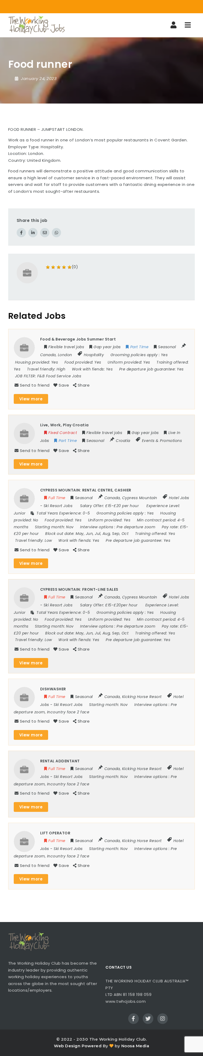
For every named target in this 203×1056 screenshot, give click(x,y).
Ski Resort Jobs (58, 505)
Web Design (67, 1045)
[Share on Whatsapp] (56, 232)
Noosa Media (135, 1045)
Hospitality (94, 354)
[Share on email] (44, 232)
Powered (92, 1045)
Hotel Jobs (179, 497)
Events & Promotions (162, 440)
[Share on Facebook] (21, 232)
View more (31, 399)
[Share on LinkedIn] (33, 232)
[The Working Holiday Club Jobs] (36, 25)
